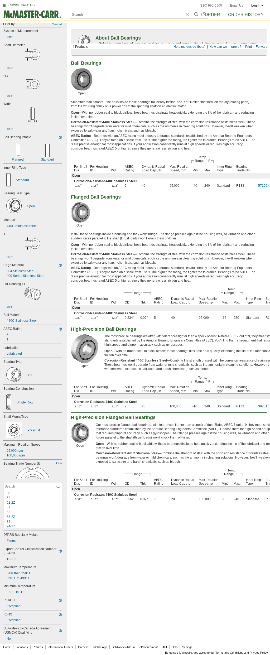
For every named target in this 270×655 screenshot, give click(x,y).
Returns (38, 647)
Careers (83, 647)
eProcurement (148, 647)
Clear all (57, 24)
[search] (58, 486)
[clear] (187, 14)
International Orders (60, 647)
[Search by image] (203, 14)
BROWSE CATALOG (21, 5)
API (164, 647)
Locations (22, 647)
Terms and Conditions (229, 652)
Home (7, 647)
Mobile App (100, 647)
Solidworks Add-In (123, 647)
